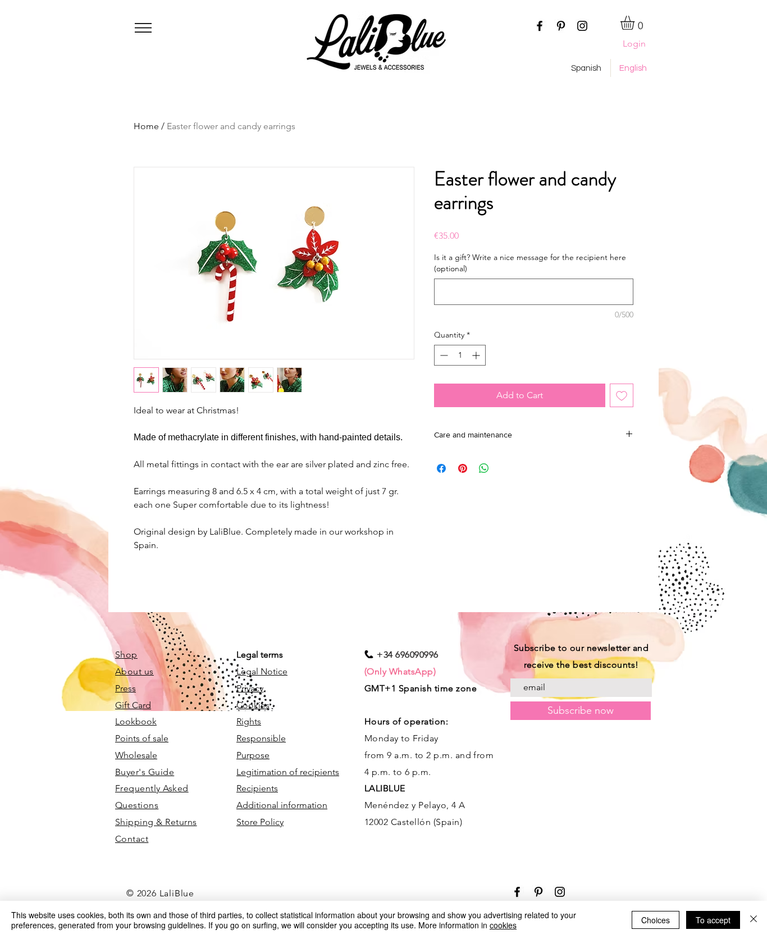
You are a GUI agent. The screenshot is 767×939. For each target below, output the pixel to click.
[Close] (753, 920)
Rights (248, 721)
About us (134, 671)
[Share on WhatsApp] (484, 468)
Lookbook (136, 721)
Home (146, 126)
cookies (503, 925)
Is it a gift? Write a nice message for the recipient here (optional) (530, 263)
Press (125, 688)
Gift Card (133, 705)
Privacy (249, 688)
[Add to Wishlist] (621, 395)
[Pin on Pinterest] (462, 468)
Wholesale (136, 755)
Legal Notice (261, 671)
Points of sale (141, 738)
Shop (126, 654)
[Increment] (477, 355)
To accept (713, 920)
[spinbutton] (460, 355)
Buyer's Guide (144, 772)
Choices (655, 920)
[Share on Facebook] (441, 468)
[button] (143, 28)
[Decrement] (443, 355)
